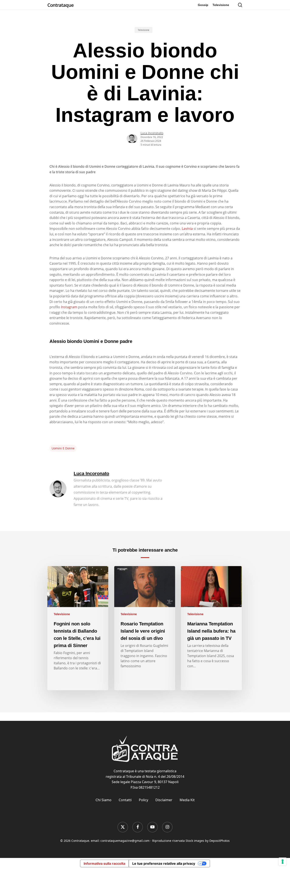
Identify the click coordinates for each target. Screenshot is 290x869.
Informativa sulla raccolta (104, 863)
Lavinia (187, 228)
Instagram (69, 307)
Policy (143, 800)
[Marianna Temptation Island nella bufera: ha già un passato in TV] (211, 628)
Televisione (143, 29)
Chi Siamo (103, 800)
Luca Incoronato (152, 133)
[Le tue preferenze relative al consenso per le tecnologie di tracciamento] (283, 862)
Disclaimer (163, 800)
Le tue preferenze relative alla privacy (163, 863)
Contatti (125, 800)
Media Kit (187, 800)
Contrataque (60, 5)
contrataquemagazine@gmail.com (124, 841)
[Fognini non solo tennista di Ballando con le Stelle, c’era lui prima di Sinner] (77, 628)
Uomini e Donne (63, 448)
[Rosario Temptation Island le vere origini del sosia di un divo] (144, 628)
